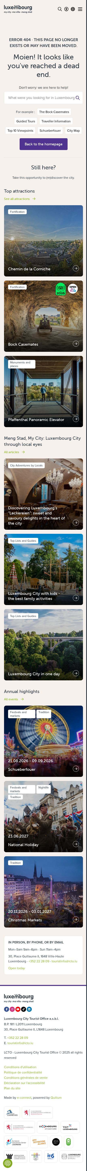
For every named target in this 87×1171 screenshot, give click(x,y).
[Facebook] (6, 1009)
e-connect (24, 1097)
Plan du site (12, 1088)
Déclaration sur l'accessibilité (24, 1083)
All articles (12, 452)
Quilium (56, 1097)
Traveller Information (56, 121)
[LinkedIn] (29, 1009)
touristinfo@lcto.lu (64, 961)
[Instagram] (12, 1009)
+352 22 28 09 (39, 961)
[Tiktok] (23, 1009)
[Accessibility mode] (66, 9)
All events (11, 699)
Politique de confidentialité (23, 1072)
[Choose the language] (73, 9)
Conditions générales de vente (26, 1077)
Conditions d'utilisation (20, 1067)
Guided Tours (25, 121)
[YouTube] (17, 1009)
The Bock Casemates (54, 112)
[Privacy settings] (7, 1163)
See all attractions (17, 199)
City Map (73, 130)
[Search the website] (60, 9)
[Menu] (80, 9)
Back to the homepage (44, 144)
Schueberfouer (50, 130)
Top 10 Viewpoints (20, 130)
